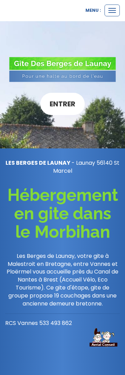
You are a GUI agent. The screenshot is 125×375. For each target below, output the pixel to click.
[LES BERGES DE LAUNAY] (62, 69)
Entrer (62, 104)
